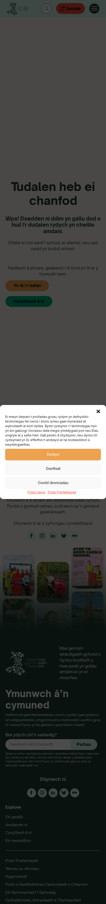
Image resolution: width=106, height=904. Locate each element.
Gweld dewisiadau (53, 482)
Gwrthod (53, 468)
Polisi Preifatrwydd (62, 492)
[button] (98, 411)
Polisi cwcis (36, 492)
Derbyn (53, 454)
